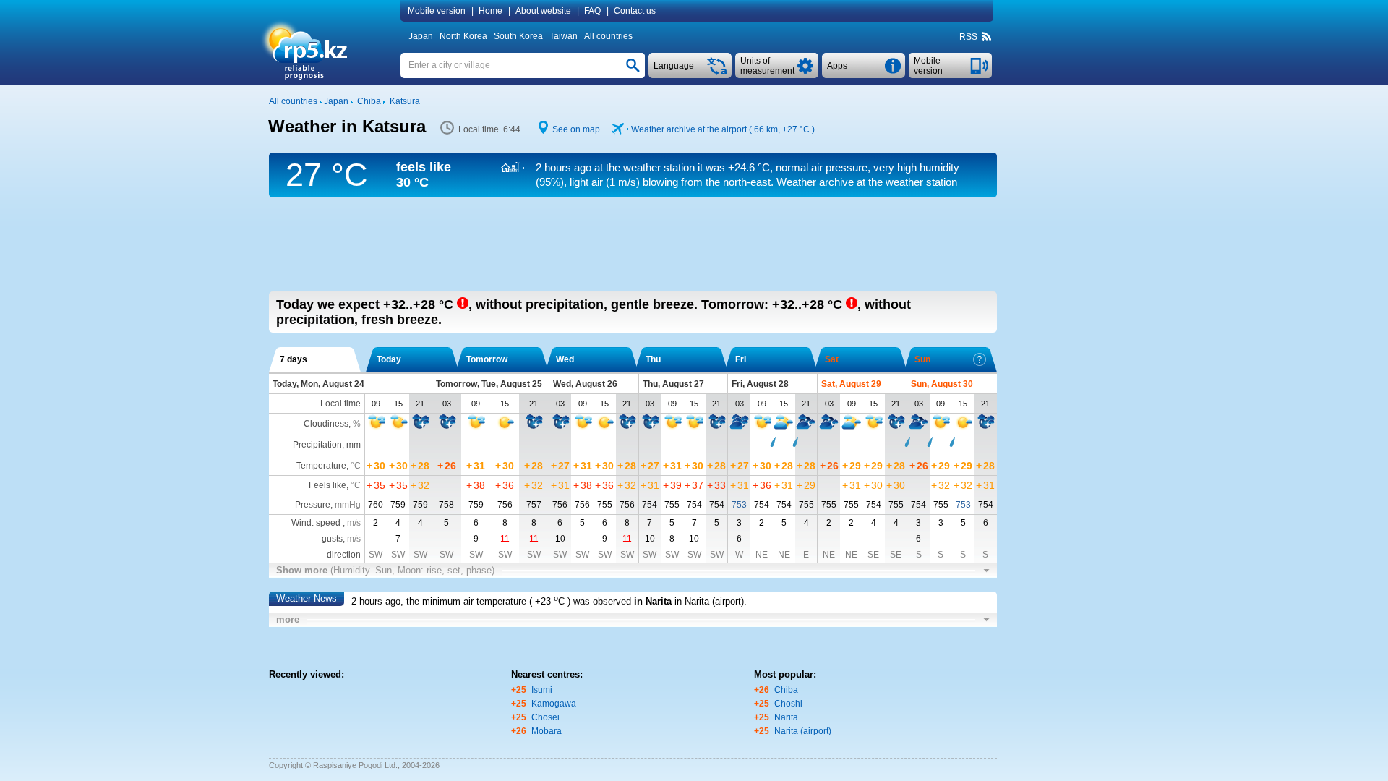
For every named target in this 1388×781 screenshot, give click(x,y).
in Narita (653, 601)
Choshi (788, 704)
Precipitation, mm (327, 445)
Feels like (327, 485)
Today (389, 359)
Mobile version (437, 11)
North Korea (463, 36)
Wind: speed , (326, 523)
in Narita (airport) (709, 601)
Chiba (786, 690)
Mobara (546, 731)
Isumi (541, 690)
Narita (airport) (802, 731)
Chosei (545, 717)
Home (490, 11)
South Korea (518, 36)
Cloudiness (326, 424)
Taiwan (563, 36)
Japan (420, 36)
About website (543, 11)
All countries (608, 36)
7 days (293, 359)
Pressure (312, 505)
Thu (653, 359)
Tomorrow (486, 359)
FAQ (592, 11)
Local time (340, 403)
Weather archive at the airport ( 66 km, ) (723, 129)
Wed (565, 359)
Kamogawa (553, 704)
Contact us (635, 11)
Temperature (321, 466)
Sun (922, 359)
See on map (576, 129)
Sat (832, 359)
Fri (740, 359)
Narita (786, 717)
